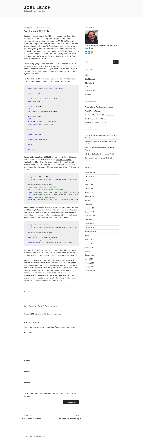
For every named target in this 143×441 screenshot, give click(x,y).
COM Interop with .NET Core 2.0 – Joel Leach (46, 314)
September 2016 (90, 216)
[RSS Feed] (92, 53)
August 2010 (89, 247)
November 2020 (90, 196)
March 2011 (89, 239)
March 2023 (89, 184)
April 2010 (88, 251)
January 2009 (89, 267)
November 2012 (90, 224)
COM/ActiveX (89, 83)
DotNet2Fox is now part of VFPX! (103, 154)
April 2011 (88, 235)
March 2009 (89, 259)
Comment (28, 332)
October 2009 (89, 255)
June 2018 (88, 204)
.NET (29, 292)
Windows (88, 95)
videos (58, 36)
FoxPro (87, 87)
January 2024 (89, 176)
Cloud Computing (90, 79)
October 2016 (89, 212)
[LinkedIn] (86, 53)
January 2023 (89, 188)
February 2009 (90, 263)
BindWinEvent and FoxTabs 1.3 (95, 123)
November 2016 (90, 208)
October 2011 (89, 227)
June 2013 (88, 220)
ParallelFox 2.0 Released (93, 111)
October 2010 (89, 243)
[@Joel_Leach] (89, 53)
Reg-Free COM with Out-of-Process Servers (99, 115)
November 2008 (90, 271)
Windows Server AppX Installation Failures (99, 107)
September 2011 (90, 231)
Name (27, 360)
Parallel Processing (91, 91)
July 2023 (88, 180)
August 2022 (89, 192)
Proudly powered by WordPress (34, 436)
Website (27, 382)
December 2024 (90, 173)
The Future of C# (39, 38)
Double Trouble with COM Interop (96, 119)
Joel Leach (37, 7)
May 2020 (88, 200)
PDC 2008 (51, 36)
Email (27, 371)
